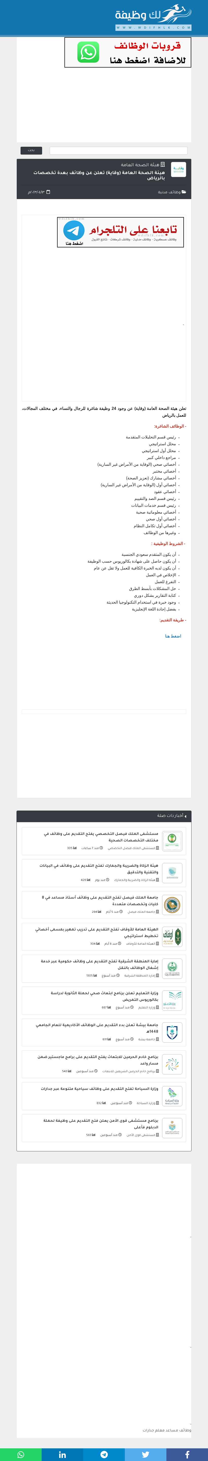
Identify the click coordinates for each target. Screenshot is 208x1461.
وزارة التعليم (146, 1008)
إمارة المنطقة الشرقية (139, 976)
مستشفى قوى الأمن (140, 1135)
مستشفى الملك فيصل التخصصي (131, 848)
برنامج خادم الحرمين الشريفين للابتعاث (128, 1071)
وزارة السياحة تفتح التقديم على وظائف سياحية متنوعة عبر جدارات (99, 1089)
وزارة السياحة (145, 1103)
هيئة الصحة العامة (140, 165)
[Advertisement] (104, 107)
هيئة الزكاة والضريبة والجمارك (134, 880)
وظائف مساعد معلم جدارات (167, 1431)
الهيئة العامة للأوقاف (140, 944)
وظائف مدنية (170, 193)
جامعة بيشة (146, 1040)
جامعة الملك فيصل (141, 912)
